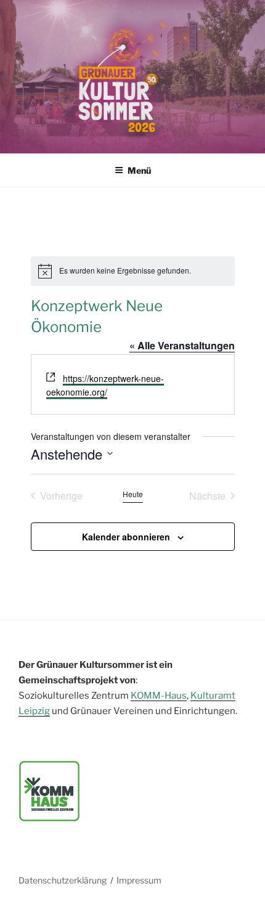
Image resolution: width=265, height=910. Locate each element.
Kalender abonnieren (126, 536)
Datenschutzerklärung (62, 880)
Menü (139, 170)
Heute (133, 494)
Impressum (138, 880)
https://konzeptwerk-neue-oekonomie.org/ (105, 385)
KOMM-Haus (159, 695)
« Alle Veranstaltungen (182, 345)
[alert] (133, 271)
